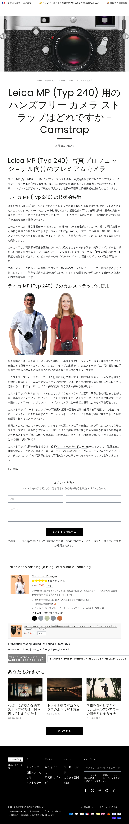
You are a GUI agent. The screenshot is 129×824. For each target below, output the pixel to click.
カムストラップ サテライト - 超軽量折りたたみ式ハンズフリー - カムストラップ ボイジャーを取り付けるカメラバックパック (70, 628)
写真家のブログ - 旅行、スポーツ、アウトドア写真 (67, 80)
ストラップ (32, 767)
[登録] (119, 767)
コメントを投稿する (64, 531)
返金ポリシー (35, 811)
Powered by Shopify (17, 811)
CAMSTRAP (21, 807)
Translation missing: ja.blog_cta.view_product (88, 658)
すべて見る (64, 731)
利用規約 (116, 541)
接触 (66, 782)
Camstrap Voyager (44, 576)
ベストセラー (34, 782)
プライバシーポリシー (91, 541)
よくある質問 (71, 777)
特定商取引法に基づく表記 (43, 815)
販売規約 (25, 815)
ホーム (40, 80)
